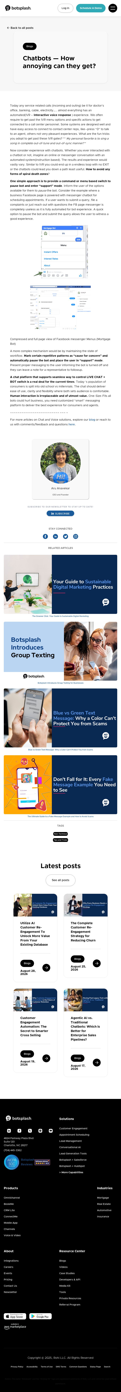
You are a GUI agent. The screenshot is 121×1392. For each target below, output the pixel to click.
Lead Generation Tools (73, 1153)
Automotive (104, 1210)
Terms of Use (47, 1367)
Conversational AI (70, 1147)
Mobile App (10, 1223)
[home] (18, 8)
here (72, 424)
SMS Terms (61, 1367)
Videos (63, 1267)
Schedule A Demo (91, 8)
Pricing (8, 1279)
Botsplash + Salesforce (72, 1160)
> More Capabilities (71, 1172)
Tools (62, 1292)
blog (92, 419)
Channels (9, 1229)
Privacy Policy (17, 1367)
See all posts (60, 880)
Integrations (11, 1261)
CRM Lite (9, 1210)
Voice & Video (12, 1235)
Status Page (95, 1367)
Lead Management (70, 1141)
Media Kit (64, 1286)
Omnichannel (12, 1198)
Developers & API (69, 1279)
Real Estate (104, 1204)
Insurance (103, 1216)
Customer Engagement (73, 1128)
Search (107, 1367)
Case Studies (67, 1273)
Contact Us (10, 1286)
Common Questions (78, 1367)
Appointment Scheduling (74, 1135)
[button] (112, 8)
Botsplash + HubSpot (72, 1166)
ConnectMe (10, 1216)
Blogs (29, 46)
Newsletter (10, 1292)
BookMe (9, 1204)
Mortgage (103, 1198)
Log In (65, 8)
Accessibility (32, 1367)
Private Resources (70, 1298)
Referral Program (69, 1304)
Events (8, 1273)
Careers (8, 1267)
